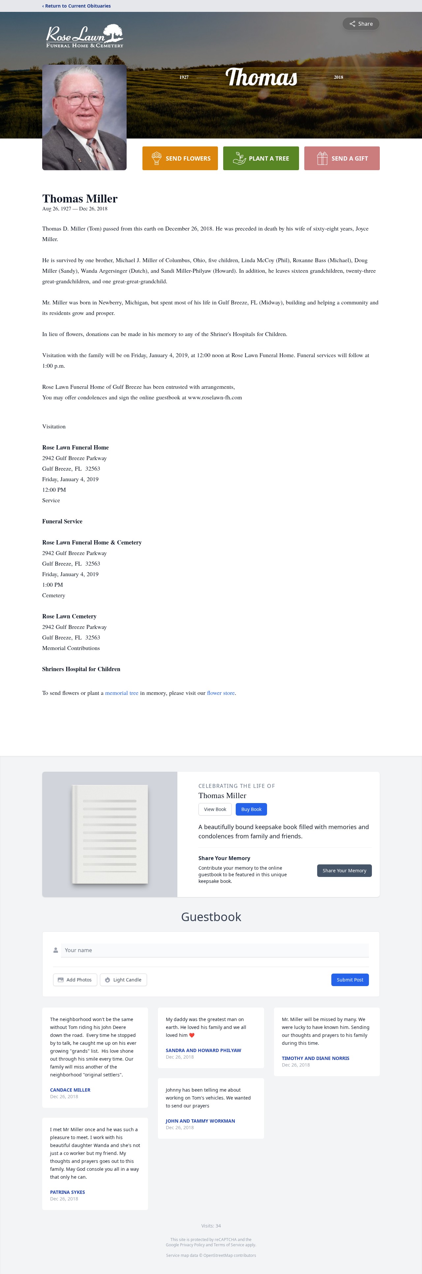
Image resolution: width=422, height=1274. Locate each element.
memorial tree (121, 693)
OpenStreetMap (218, 1255)
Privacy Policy (192, 1245)
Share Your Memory (344, 870)
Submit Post (350, 980)
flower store (221, 693)
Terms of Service (229, 1245)
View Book (215, 809)
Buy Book (251, 809)
